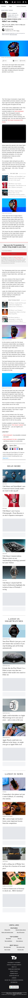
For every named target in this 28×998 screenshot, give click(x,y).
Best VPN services (20, 932)
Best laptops (8, 938)
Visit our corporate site (17, 993)
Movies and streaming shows (7, 932)
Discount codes (21, 949)
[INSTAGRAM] (15, 449)
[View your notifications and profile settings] (12, 2)
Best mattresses (19, 941)
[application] (14, 133)
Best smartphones (8, 941)
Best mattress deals (21, 947)
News (18, 30)
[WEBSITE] (20, 449)
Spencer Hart (10, 29)
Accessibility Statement (14, 962)
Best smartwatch (7, 435)
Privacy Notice (19, 259)
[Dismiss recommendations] (26, 10)
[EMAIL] (22, 449)
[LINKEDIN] (17, 449)
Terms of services (17, 257)
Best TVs (19, 938)
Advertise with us (14, 975)
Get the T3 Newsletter (21, 6)
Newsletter (23, 60)
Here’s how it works (13, 34)
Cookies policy (14, 973)
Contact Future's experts (14, 964)
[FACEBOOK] (11, 449)
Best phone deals (7, 947)
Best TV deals (7, 949)
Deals (10, 6)
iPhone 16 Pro (7, 929)
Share (5, 60)
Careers (14, 977)
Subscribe (19, 2)
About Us (14, 966)
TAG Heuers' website (17, 425)
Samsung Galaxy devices (21, 929)
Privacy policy (14, 971)
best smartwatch (19, 111)
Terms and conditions (14, 969)
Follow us (16, 60)
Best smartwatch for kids (10, 439)
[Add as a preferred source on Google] (14, 987)
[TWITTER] (13, 449)
